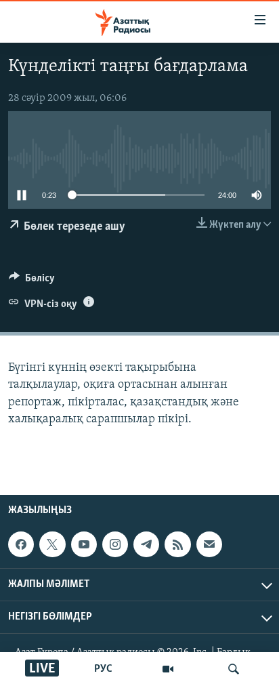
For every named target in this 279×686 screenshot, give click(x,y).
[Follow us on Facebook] (21, 544)
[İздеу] (233, 669)
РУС (103, 669)
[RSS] (177, 544)
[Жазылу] (209, 544)
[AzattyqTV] (168, 669)
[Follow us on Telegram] (146, 544)
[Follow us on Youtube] (84, 544)
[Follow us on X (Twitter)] (52, 544)
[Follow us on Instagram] (115, 544)
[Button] (32, 281)
